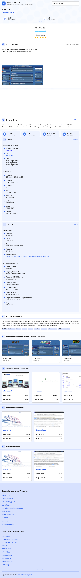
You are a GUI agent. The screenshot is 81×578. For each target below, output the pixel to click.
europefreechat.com (9, 542)
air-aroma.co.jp (7, 511)
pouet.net (61, 125)
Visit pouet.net (7, 12)
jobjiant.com (6, 505)
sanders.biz (6, 495)
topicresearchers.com (10, 539)
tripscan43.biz (7, 555)
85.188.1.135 (9, 155)
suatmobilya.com (8, 514)
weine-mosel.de (7, 499)
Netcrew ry (9, 150)
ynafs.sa (5, 518)
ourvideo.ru (6, 536)
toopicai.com (6, 549)
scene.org (7, 430)
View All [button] (76, 120)
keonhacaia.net (7, 561)
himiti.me (5, 546)
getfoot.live (6, 552)
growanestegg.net (8, 502)
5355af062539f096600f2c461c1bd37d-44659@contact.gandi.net (27, 256)
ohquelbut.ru (6, 558)
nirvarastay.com (8, 524)
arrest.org (5, 565)
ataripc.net (7, 391)
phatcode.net (38, 391)
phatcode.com (69, 391)
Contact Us (40, 570)
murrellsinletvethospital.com (12, 508)
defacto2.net (41, 430)
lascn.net (5, 521)
